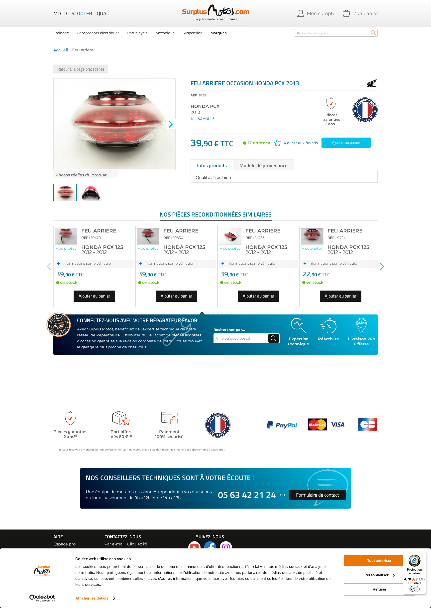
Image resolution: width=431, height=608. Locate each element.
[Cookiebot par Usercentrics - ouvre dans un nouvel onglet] (42, 598)
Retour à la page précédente (80, 69)
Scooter (82, 13)
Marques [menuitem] (218, 33)
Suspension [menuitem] (193, 33)
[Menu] (423, 555)
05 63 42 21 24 (247, 495)
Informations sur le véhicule (86, 263)
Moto (60, 13)
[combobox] (336, 33)
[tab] (212, 164)
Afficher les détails (91, 598)
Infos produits (212, 165)
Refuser (379, 589)
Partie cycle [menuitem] (137, 33)
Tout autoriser (379, 560)
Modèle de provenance (263, 165)
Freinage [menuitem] (61, 33)
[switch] (415, 589)
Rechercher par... (229, 329)
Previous (49, 266)
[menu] (170, 33)
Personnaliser (376, 575)
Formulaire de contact (317, 494)
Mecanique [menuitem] (165, 33)
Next (382, 266)
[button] (171, 124)
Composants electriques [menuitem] (98, 33)
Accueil (60, 50)
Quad (103, 13)
